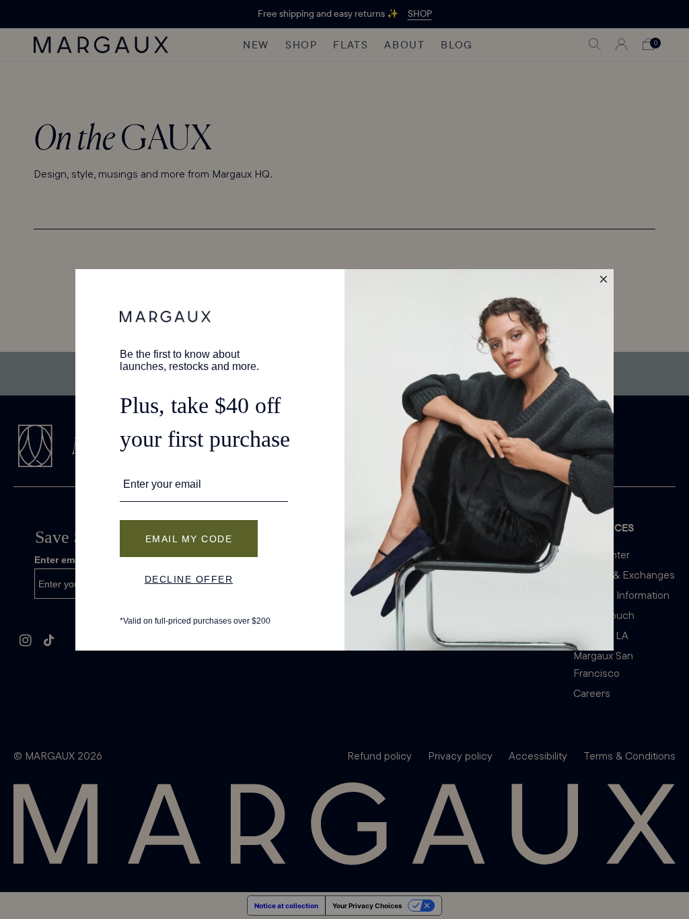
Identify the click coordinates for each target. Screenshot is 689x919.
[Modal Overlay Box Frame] (344, 460)
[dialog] (344, 460)
